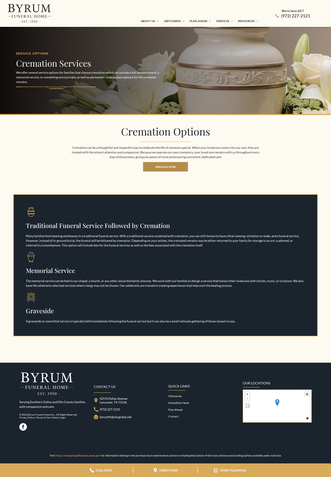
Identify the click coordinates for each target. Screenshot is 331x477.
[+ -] (277, 406)
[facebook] (23, 427)
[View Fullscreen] (247, 405)
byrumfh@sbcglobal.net (116, 417)
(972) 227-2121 (295, 15)
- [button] (247, 398)
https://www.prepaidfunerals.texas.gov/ (78, 455)
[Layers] (307, 394)
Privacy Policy (27, 417)
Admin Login (59, 417)
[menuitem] (149, 20)
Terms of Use (43, 417)
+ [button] (247, 394)
